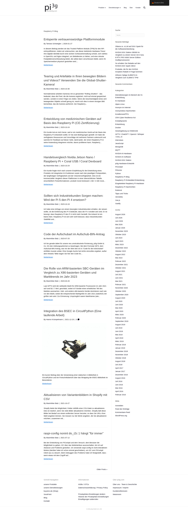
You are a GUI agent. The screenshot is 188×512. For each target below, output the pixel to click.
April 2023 (119, 241)
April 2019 (119, 338)
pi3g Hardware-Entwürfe (124, 163)
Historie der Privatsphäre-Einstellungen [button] (93, 497)
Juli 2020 (118, 301)
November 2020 (121, 288)
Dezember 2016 (121, 375)
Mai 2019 (118, 335)
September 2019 (121, 321)
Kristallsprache (121, 121)
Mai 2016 (118, 388)
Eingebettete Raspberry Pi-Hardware (129, 183)
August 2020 (120, 298)
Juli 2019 (118, 328)
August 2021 (120, 271)
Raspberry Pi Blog (122, 177)
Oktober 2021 (120, 268)
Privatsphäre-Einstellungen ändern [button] (91, 494)
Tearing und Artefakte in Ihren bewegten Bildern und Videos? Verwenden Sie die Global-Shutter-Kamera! (75, 80)
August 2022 (120, 254)
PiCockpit (119, 167)
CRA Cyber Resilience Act (125, 118)
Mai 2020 (118, 308)
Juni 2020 (119, 305)
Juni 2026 (119, 221)
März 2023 (119, 244)
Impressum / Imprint (120, 488)
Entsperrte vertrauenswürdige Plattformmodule (74, 39)
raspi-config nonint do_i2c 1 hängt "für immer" (74, 433)
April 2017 (119, 368)
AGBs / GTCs (83, 484)
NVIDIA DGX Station (123, 160)
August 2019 (120, 325)
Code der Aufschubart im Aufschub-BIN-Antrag (74, 234)
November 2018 (121, 355)
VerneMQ (119, 197)
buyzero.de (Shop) (51, 491)
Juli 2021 (118, 275)
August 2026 (120, 214)
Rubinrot (118, 190)
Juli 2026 (118, 218)
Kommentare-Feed (122, 412)
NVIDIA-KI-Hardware (123, 154)
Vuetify (118, 204)
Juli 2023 (118, 238)
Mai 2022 (118, 258)
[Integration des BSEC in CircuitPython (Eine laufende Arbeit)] (74, 347)
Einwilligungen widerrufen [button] (88, 499)
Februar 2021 (120, 285)
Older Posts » (102, 469)
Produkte (101, 7)
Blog (125, 7)
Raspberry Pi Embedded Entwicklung (129, 180)
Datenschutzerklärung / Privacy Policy (93, 488)
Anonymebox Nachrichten (125, 111)
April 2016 (119, 391)
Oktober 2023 (120, 234)
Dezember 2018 (121, 351)
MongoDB (119, 147)
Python (118, 173)
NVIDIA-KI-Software (123, 157)
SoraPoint (47, 494)
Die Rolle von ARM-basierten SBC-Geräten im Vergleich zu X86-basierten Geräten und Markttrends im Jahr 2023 (74, 272)
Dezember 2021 (121, 265)
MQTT (117, 150)
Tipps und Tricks (121, 194)
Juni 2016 (119, 385)
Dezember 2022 (121, 248)
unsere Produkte (50, 484)
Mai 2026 (118, 224)
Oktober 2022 (120, 251)
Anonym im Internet (123, 107)
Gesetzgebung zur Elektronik (126, 131)
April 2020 (119, 311)
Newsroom (117, 494)
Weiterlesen (48, 65)
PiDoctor (118, 170)
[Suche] (143, 7)
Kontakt (138, 7)
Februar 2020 (120, 318)
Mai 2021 (118, 281)
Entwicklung (120, 124)
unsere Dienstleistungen (53, 488)
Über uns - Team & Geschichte (125, 484)
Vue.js (117, 200)
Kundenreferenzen (120, 491)
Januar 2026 (120, 228)
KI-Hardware (120, 101)
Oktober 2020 (120, 291)
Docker (118, 128)
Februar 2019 (120, 345)
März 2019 (119, 341)
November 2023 (121, 231)
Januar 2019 (120, 348)
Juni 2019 (119, 331)
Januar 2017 (120, 371)
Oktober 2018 (120, 358)
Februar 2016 (120, 395)
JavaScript (119, 143)
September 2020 (121, 295)
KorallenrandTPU (122, 114)
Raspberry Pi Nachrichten (125, 187)
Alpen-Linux (120, 104)
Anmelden (119, 406)
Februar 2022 (120, 261)
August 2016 (120, 378)
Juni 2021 (119, 278)
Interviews (119, 140)
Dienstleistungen (114, 7)
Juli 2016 (118, 381)
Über (131, 7)
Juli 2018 (118, 365)
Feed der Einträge (122, 409)
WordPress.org (121, 416)
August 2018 (120, 361)
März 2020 (119, 315)
